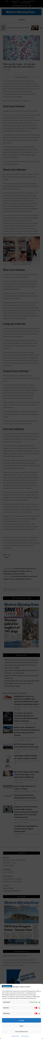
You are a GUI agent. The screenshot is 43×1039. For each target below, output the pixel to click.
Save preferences (21, 1031)
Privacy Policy (25, 1036)
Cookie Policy (15, 1036)
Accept (21, 1020)
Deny (21, 1026)
